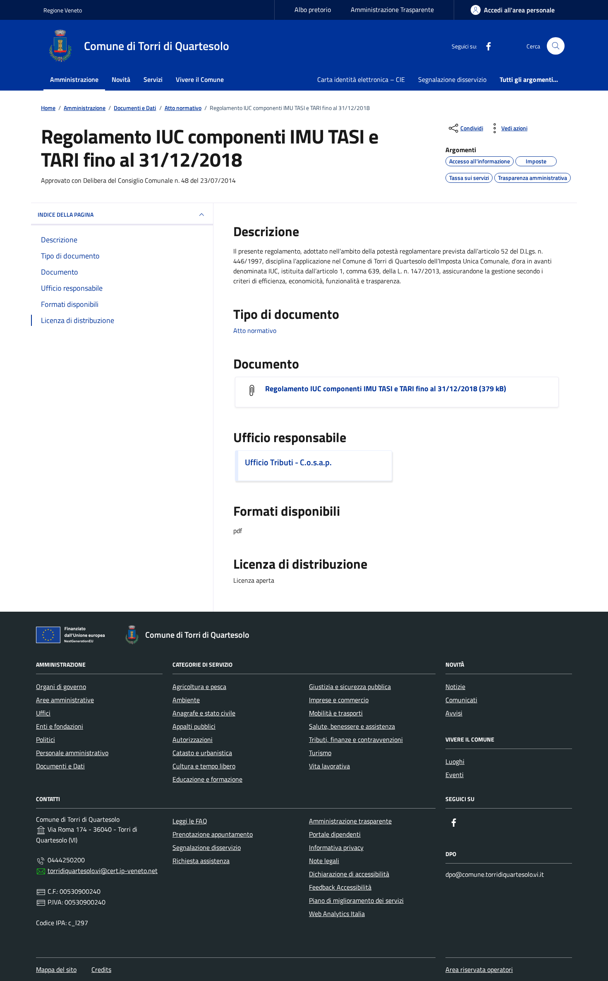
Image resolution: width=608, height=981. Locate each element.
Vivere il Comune (200, 79)
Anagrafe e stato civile (203, 713)
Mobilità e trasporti (336, 713)
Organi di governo (61, 686)
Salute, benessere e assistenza (352, 726)
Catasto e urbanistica (202, 753)
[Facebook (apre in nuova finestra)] (485, 46)
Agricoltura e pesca (199, 686)
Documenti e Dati (60, 766)
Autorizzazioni (192, 739)
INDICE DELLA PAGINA (65, 214)
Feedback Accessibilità (340, 887)
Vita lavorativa (329, 766)
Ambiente (186, 700)
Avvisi (453, 713)
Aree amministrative (65, 700)
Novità (121, 79)
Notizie (455, 686)
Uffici (43, 713)
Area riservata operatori (479, 969)
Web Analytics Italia (337, 914)
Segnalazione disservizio (452, 79)
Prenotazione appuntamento (212, 834)
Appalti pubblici (193, 726)
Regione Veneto (62, 10)
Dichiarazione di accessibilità (349, 874)
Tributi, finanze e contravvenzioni (356, 739)
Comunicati (461, 700)
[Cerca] (556, 46)
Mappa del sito (56, 969)
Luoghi (454, 761)
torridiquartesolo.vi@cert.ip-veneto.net (103, 871)
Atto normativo (254, 330)
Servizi (153, 79)
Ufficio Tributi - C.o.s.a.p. (288, 462)
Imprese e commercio (339, 700)
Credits (101, 969)
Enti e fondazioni (59, 726)
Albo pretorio (312, 9)
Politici (45, 739)
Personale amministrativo (72, 753)
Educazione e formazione (207, 779)
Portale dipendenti (335, 834)
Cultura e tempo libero (203, 766)
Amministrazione (74, 79)
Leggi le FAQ (189, 821)
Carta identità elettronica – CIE (361, 79)
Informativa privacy (336, 847)
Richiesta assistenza (201, 861)
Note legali (324, 861)
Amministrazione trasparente (350, 821)
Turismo (320, 753)
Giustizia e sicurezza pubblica (350, 686)
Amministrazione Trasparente (392, 9)
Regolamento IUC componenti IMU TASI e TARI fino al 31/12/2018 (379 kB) (385, 389)
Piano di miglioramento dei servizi (356, 900)
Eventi (454, 775)
